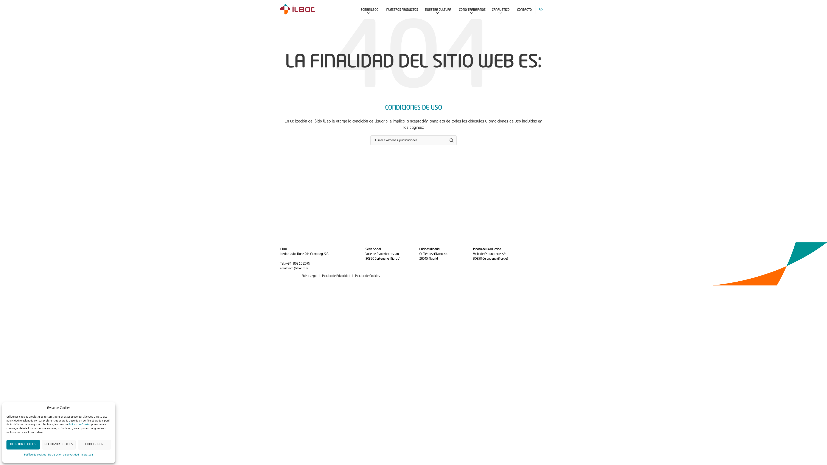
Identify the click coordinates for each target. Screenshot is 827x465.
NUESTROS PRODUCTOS (402, 9)
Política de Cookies (79, 424)
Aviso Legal (309, 275)
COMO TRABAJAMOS (472, 9)
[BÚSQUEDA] (452, 140)
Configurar (94, 444)
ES (540, 9)
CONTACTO (524, 9)
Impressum (87, 455)
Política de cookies (35, 455)
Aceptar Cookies (23, 444)
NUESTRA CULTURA (438, 9)
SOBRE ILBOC (369, 9)
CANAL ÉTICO (501, 9)
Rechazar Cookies (59, 444)
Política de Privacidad (336, 275)
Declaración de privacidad (63, 455)
